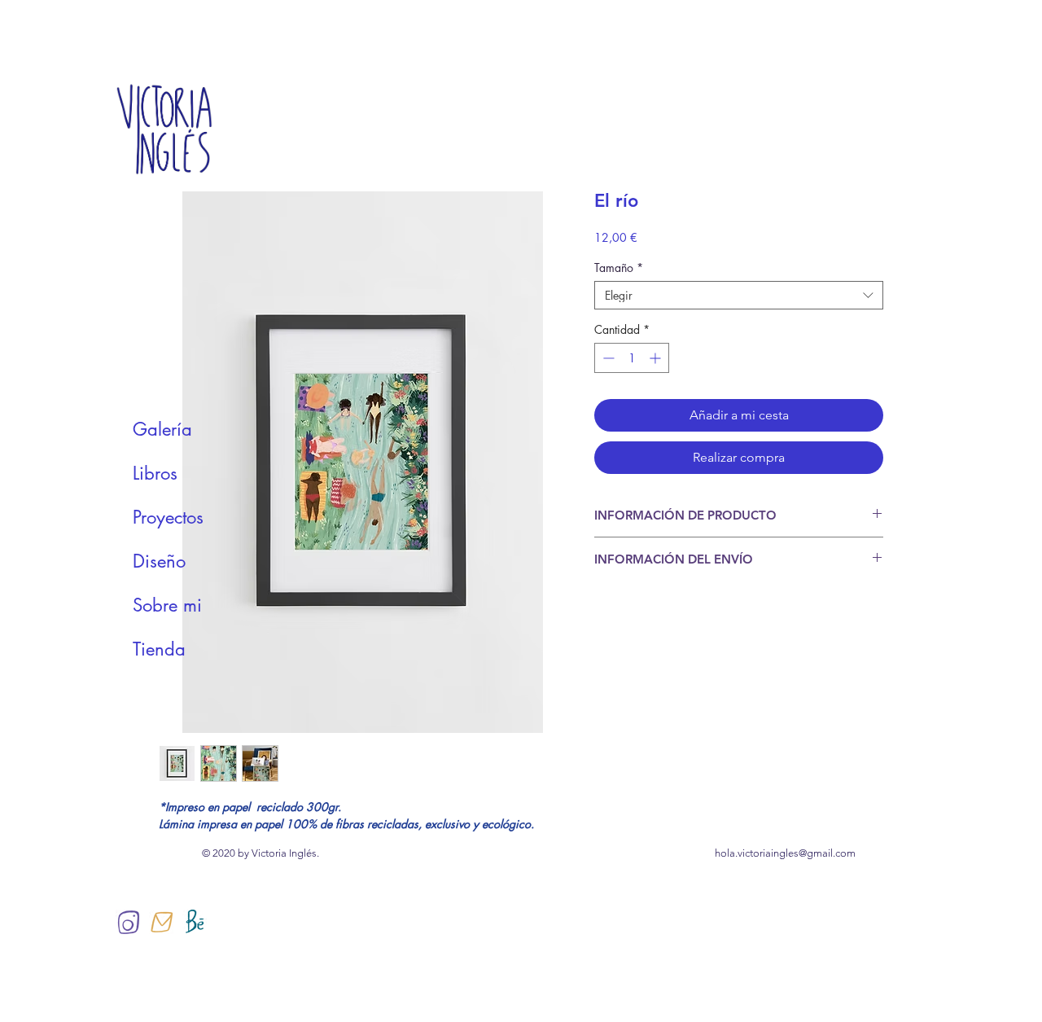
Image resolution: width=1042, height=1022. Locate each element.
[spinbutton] (631, 358)
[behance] (194, 922)
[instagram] (128, 922)
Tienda (159, 649)
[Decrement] (607, 358)
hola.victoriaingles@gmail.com (785, 853)
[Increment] (656, 358)
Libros (155, 473)
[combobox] (738, 295)
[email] (161, 922)
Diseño (159, 561)
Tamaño (618, 267)
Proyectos (168, 517)
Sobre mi (167, 605)
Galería (162, 429)
